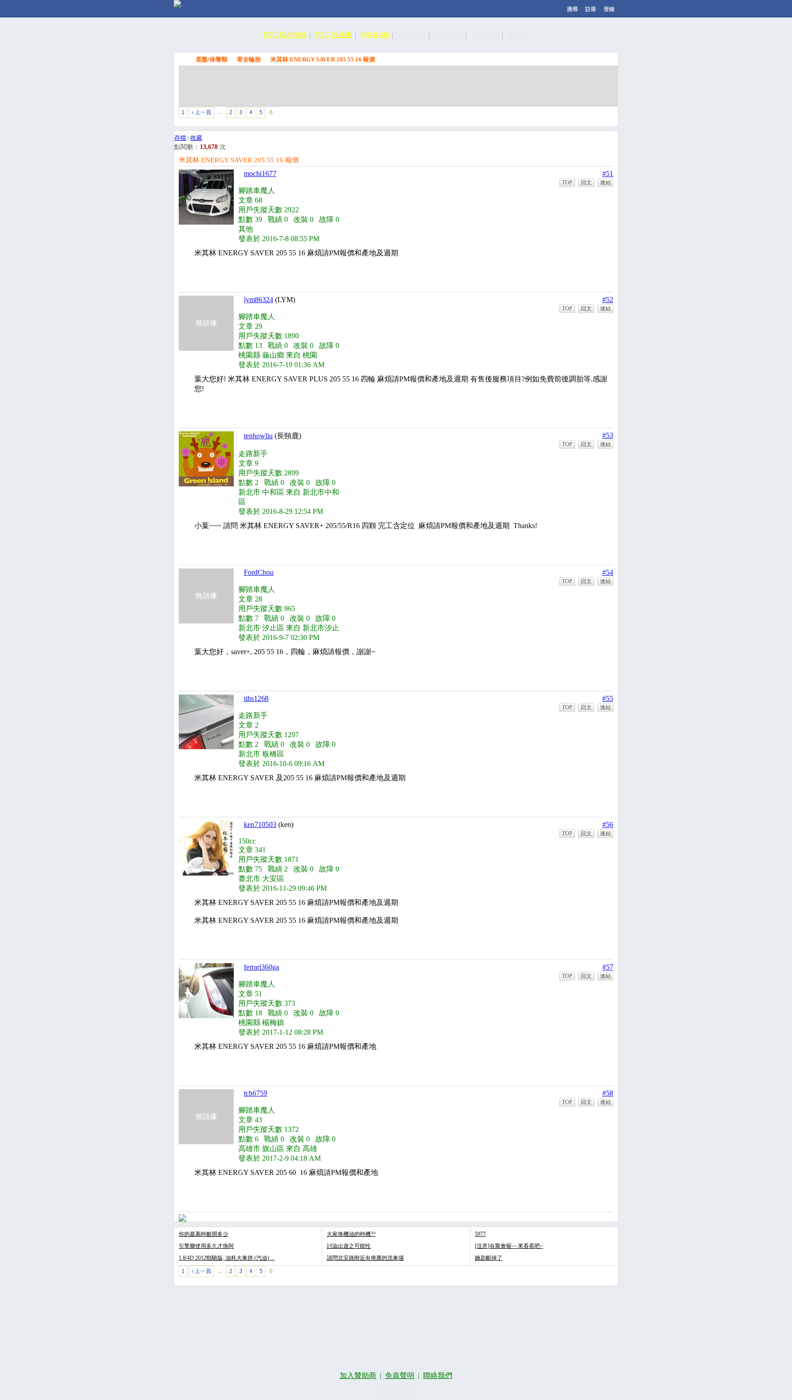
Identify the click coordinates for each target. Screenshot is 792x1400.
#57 (607, 967)
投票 (551, 114)
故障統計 (485, 35)
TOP (567, 182)
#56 (607, 824)
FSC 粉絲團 (334, 35)
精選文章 (412, 35)
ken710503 (260, 824)
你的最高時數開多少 (203, 1234)
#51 (607, 173)
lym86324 (258, 299)
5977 (480, 1234)
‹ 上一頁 (201, 112)
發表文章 (509, 114)
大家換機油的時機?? (351, 1234)
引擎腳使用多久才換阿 (206, 1246)
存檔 (180, 137)
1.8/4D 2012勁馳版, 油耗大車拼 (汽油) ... (227, 1258)
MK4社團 (375, 35)
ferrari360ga (261, 967)
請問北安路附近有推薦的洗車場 (365, 1258)
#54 (607, 572)
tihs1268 (256, 698)
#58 (607, 1093)
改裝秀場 (448, 35)
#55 (607, 698)
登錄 (609, 9)
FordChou (259, 572)
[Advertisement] (398, 86)
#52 (607, 299)
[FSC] (177, 3)
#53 (607, 435)
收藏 (196, 137)
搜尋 (572, 9)
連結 (605, 182)
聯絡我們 (437, 1375)
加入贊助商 (358, 1375)
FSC (183, 59)
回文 (586, 182)
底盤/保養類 (211, 59)
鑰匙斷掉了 (488, 1258)
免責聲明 (399, 1375)
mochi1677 (260, 173)
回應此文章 (593, 114)
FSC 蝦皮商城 (285, 35)
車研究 (518, 35)
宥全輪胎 (249, 59)
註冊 (590, 9)
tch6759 (255, 1093)
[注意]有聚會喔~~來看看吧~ (509, 1246)
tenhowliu (258, 436)
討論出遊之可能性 (349, 1246)
